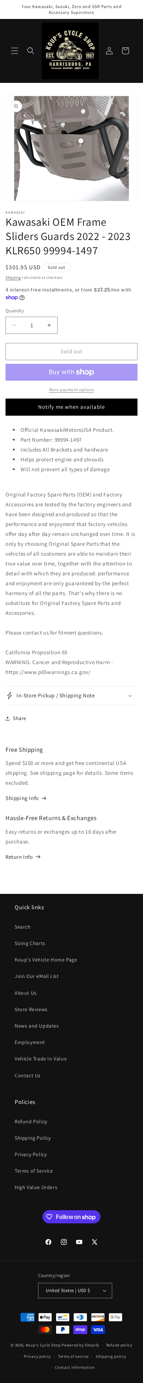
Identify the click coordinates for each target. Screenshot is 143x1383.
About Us (26, 993)
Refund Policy (31, 1121)
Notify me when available (71, 406)
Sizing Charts (30, 943)
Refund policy (119, 1345)
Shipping (13, 277)
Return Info (19, 856)
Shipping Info (22, 798)
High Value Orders (36, 1187)
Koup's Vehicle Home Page (46, 959)
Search (23, 926)
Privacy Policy (31, 1154)
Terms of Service (34, 1170)
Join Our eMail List (37, 976)
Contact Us (28, 1075)
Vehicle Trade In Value (41, 1058)
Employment (30, 1042)
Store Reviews (31, 1009)
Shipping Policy (33, 1138)
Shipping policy (111, 1356)
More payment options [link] (71, 389)
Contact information (75, 1367)
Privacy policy (37, 1356)
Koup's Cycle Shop (43, 1345)
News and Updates (37, 1025)
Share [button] (19, 718)
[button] (15, 51)
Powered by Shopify (80, 1345)
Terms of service (73, 1356)
